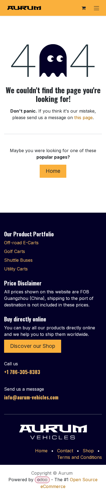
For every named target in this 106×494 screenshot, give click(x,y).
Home (53, 171)
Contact (65, 450)
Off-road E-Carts (21, 242)
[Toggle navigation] (96, 8)
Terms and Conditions (79, 457)
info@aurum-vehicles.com (31, 397)
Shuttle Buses (18, 260)
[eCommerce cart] (83, 7)
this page (83, 117)
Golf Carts (14, 251)
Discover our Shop (32, 346)
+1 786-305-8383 (22, 371)
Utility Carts (16, 269)
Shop (88, 450)
